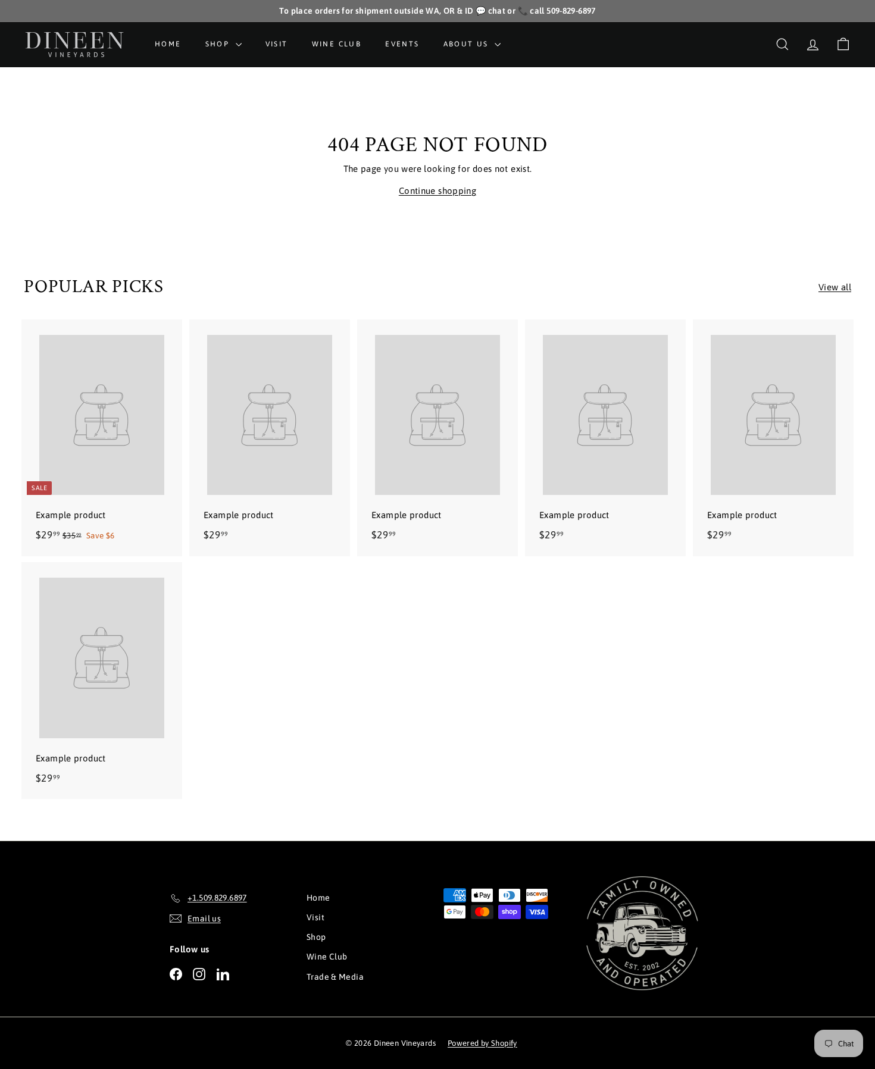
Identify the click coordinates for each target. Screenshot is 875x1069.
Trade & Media (335, 977)
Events (402, 44)
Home (168, 44)
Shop (219, 44)
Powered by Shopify (482, 1043)
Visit (276, 44)
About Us (467, 44)
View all (834, 287)
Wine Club (337, 44)
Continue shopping (437, 191)
